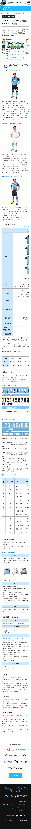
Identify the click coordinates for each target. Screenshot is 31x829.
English (8, 801)
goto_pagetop (27, 802)
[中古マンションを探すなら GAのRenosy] (8, 761)
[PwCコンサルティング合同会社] (23, 755)
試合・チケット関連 (12, 13)
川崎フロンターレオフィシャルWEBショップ (15, 623)
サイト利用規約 (23, 804)
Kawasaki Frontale (12, 3)
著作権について (23, 801)
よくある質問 (15, 808)
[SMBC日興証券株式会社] (12, 755)
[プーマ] (16, 761)
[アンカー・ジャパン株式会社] (20, 748)
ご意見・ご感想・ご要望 (15, 811)
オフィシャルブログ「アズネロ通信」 (14, 729)
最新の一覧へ (26, 29)
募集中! (20, 13)
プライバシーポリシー (8, 804)
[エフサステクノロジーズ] (15, 767)
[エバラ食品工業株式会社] (24, 761)
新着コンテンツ (27, 13)
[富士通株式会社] (10, 748)
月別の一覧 (3, 13)
